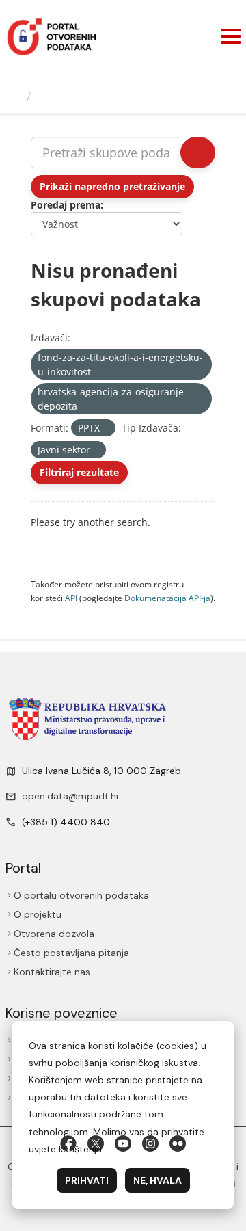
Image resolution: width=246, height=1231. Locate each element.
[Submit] (197, 152)
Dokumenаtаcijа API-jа (167, 597)
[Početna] (15, 96)
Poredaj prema (65, 204)
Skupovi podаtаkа (93, 96)
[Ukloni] (97, 372)
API (71, 597)
